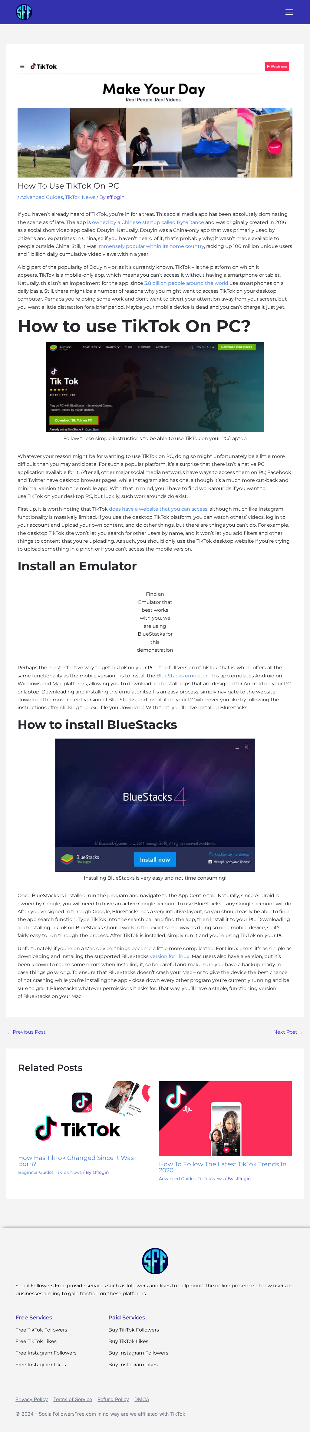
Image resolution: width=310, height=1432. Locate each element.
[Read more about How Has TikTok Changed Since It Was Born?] (84, 1115)
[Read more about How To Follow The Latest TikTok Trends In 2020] (225, 1118)
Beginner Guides (36, 1172)
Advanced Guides (41, 197)
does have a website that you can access (158, 509)
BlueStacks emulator (182, 676)
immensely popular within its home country (150, 246)
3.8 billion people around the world (186, 283)
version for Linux (170, 956)
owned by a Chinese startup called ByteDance (148, 222)
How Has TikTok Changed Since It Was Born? (76, 1160)
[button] (289, 13)
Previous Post (26, 1032)
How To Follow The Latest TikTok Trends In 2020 (223, 1167)
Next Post (288, 1032)
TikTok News (80, 197)
